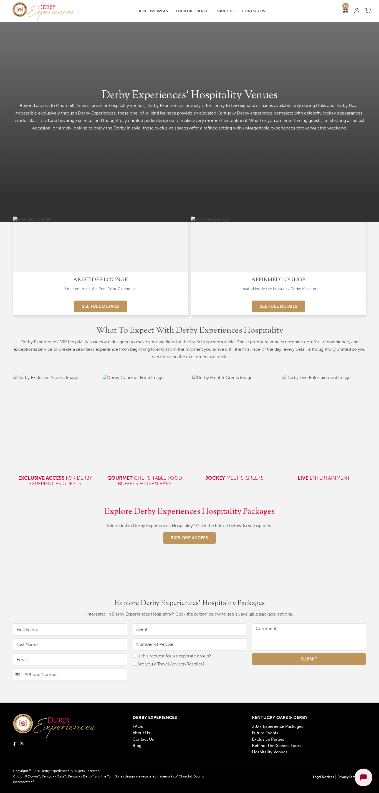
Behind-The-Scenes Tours (276, 745)
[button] (44, 11)
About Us (141, 732)
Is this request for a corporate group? (173, 656)
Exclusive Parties (268, 739)
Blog (137, 745)
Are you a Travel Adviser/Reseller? (170, 664)
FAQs (138, 726)
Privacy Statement (351, 777)
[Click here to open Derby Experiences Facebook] (14, 744)
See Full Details (101, 306)
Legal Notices (323, 777)
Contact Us (143, 739)
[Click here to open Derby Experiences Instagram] (22, 744)
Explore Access (189, 537)
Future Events (265, 732)
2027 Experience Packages (277, 726)
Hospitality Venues (269, 751)
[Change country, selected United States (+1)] (18, 674)
